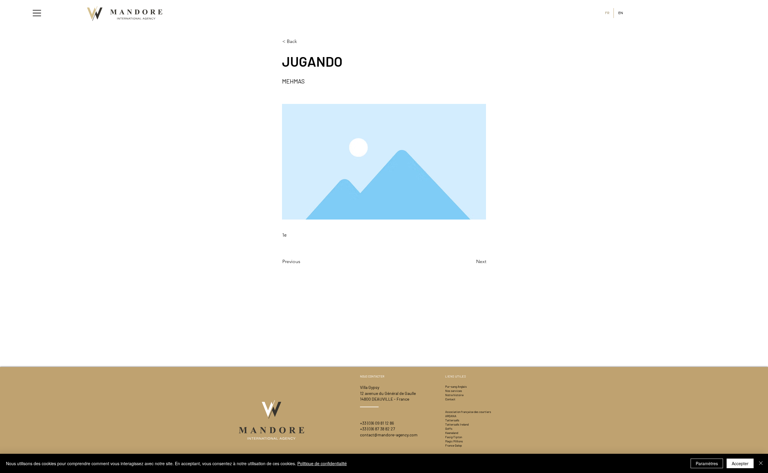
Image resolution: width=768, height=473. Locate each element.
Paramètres (707, 463)
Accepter (740, 463)
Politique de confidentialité (322, 463)
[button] (37, 13)
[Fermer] (760, 463)
